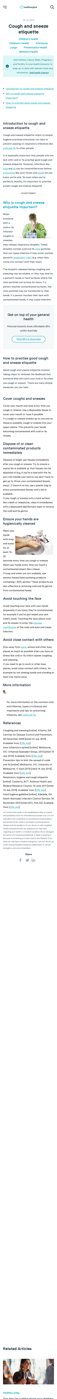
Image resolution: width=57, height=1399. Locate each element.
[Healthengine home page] (28, 7)
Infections (42, 43)
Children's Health (19, 43)
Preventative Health (35, 47)
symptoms (9, 172)
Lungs (13, 47)
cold (5, 168)
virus (37, 248)
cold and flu (9, 148)
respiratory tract (22, 257)
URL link (25, 743)
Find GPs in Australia (29, 339)
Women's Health (28, 51)
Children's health (28, 39)
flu (14, 168)
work (23, 647)
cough (41, 172)
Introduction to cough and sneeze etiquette (30, 88)
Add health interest (39, 72)
